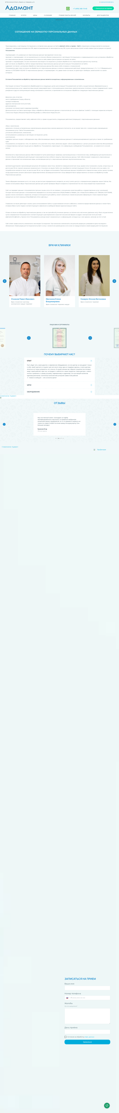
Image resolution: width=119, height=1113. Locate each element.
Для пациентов (103, 15)
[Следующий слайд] (114, 281)
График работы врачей (67, 15)
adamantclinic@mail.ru (107, 2)
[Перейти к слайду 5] (61, 436)
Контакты (86, 15)
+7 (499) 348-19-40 (80, 8)
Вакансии (59, 20)
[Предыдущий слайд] (5, 281)
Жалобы (69, 1001)
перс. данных (89, 1035)
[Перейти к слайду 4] (60, 436)
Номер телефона (73, 991)
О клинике (48, 15)
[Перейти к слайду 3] (58, 436)
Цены (35, 15)
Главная (12, 15)
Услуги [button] (23, 15)
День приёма (71, 1026)
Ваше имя (69, 982)
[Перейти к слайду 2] (57, 436)
